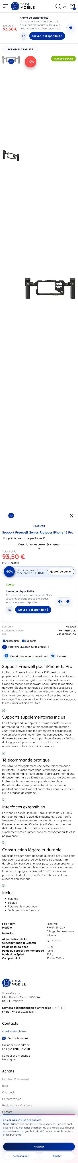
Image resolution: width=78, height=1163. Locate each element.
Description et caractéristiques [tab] (29, 656)
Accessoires (12, 640)
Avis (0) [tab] (61, 656)
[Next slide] (11, 515)
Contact (7, 1112)
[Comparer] (60, 601)
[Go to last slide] (11, 61)
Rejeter (57, 1156)
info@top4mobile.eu (15, 1031)
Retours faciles (11, 1099)
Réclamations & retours (17, 1105)
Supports (30, 640)
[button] (11, 102)
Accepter (39, 1146)
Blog (5, 1085)
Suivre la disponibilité (47, 36)
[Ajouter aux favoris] (70, 27)
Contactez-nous (17, 1038)
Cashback (8, 1092)
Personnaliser (21, 1156)
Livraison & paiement (15, 1079)
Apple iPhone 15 (36, 538)
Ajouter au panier (61, 571)
